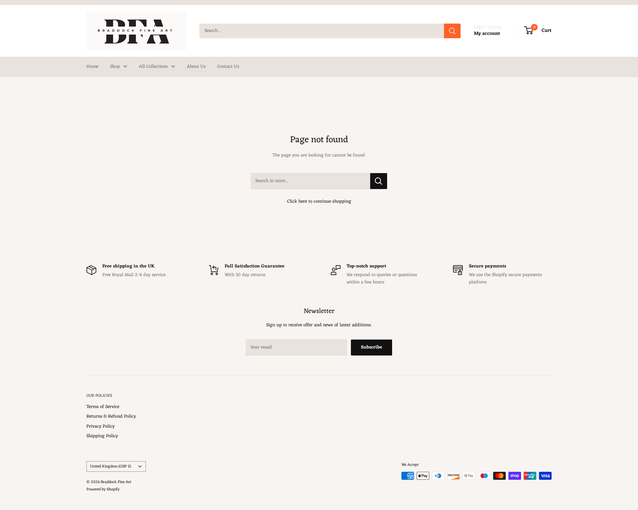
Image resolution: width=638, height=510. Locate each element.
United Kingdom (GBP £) (110, 466)
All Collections (153, 66)
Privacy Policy (100, 426)
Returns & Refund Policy (111, 416)
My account (487, 33)
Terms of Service (102, 407)
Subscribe (371, 347)
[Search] (452, 31)
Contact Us (228, 66)
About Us (196, 66)
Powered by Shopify (103, 489)
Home (92, 66)
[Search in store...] (378, 181)
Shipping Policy (102, 436)
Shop (115, 66)
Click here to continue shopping (319, 201)
